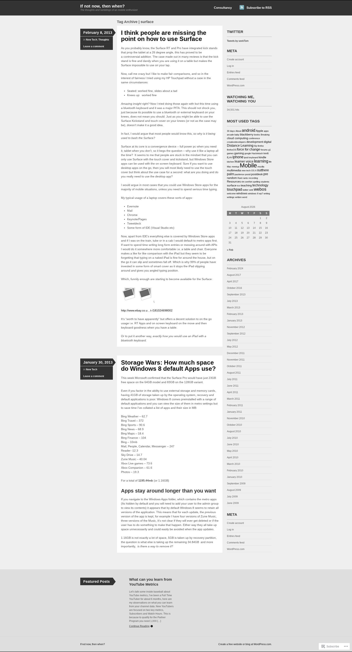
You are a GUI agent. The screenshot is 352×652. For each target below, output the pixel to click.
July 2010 (232, 437)
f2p (255, 146)
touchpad (234, 189)
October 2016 (234, 288)
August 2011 (234, 372)
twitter (246, 190)
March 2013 (233, 307)
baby (236, 134)
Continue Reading (139, 626)
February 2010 (235, 470)
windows (241, 193)
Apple (259, 130)
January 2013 (234, 320)
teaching (246, 185)
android (248, 130)
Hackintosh (257, 153)
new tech (246, 170)
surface (231, 185)
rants (245, 178)
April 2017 (232, 281)
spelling (256, 181)
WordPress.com (235, 85)
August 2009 (234, 490)
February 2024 (235, 268)
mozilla (260, 166)
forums (264, 149)
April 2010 (232, 457)
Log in (230, 66)
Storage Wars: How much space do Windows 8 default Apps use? (168, 365)
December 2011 (236, 353)
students (265, 181)
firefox (261, 146)
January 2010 (234, 477)
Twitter (235, 32)
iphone (237, 157)
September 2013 (236, 294)
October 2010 (234, 424)
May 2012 (232, 346)
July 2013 (232, 301)
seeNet (248, 181)
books (257, 134)
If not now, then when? (102, 6)
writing (267, 193)
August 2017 (234, 275)
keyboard (253, 157)
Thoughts (103, 39)
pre (265, 174)
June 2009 (233, 503)
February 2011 (235, 405)
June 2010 (233, 444)
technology (260, 185)
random (232, 177)
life (270, 162)
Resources (234, 181)
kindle (262, 157)
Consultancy (223, 7)
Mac (229, 166)
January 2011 (234, 411)
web (251, 190)
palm (230, 174)
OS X (253, 170)
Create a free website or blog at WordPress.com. (245, 644)
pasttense (239, 174)
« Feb (230, 249)
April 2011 (232, 392)
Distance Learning (240, 145)
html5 (266, 153)
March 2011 (233, 398)
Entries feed (233, 72)
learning (261, 161)
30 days (231, 131)
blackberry (246, 134)
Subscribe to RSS (259, 7)
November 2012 (236, 327)
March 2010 (233, 464)
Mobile (248, 165)
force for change (248, 149)
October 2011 (234, 366)
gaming (239, 153)
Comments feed (235, 79)
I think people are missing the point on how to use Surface (163, 35)
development (254, 141)
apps (266, 131)
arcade (230, 134)
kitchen (230, 162)
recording (253, 178)
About (238, 131)
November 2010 (236, 418)
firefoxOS (231, 149)
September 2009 (236, 483)
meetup (235, 166)
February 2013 (235, 314)
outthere (263, 170)
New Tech (91, 39)
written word (241, 197)
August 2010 (234, 431)
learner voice (244, 161)
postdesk (257, 174)
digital (267, 141)
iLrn (229, 157)
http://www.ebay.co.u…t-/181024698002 (147, 310)
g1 (269, 149)
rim (242, 181)
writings (230, 197)
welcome (231, 193)
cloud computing (237, 138)
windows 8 (253, 193)
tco (238, 185)
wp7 (261, 193)
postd (248, 174)
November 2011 (236, 359)
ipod (246, 157)
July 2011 (232, 379)
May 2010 (232, 451)
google (247, 153)
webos (260, 189)
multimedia (234, 170)
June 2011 (233, 385)
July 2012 (232, 340)
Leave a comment (93, 46)
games (230, 153)
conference (254, 138)
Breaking (265, 134)
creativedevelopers (236, 142)
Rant (240, 178)
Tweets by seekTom (238, 41)
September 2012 (236, 333)
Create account (235, 59)
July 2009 (232, 496)
